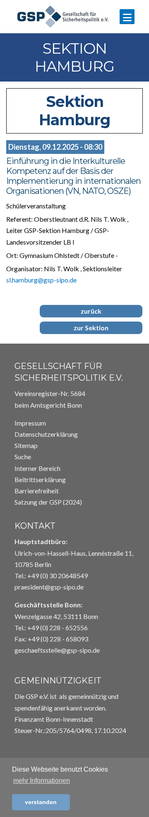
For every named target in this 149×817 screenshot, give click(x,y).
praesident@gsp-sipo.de (49, 587)
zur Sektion (91, 328)
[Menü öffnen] (127, 16)
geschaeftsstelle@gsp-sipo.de (57, 650)
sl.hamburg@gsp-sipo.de (41, 280)
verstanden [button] (41, 802)
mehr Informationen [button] (41, 780)
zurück (91, 311)
